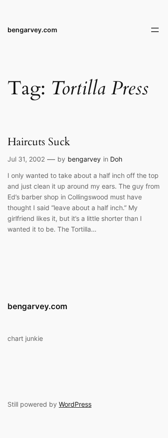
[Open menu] (155, 29)
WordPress (75, 404)
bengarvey (84, 159)
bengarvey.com (32, 30)
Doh (116, 159)
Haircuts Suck (38, 142)
